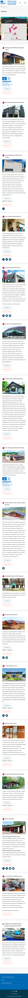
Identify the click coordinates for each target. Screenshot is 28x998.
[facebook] (11, 991)
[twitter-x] (13, 991)
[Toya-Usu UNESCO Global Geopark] (9, 2)
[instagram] (14, 991)
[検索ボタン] (20, 2)
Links (12, 993)
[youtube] (16, 991)
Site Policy (15, 993)
